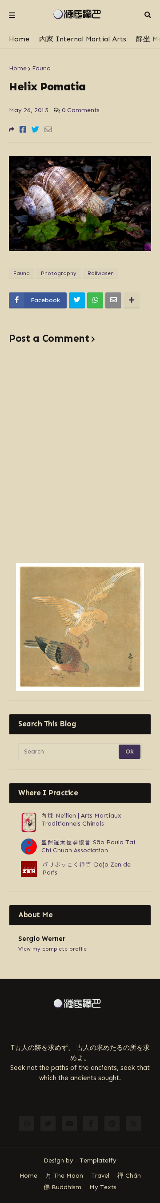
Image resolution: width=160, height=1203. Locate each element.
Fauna (41, 68)
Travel (100, 1175)
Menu (12, 15)
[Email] (48, 130)
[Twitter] (35, 130)
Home (19, 39)
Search (148, 15)
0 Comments (81, 110)
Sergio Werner (41, 939)
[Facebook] (23, 130)
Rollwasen (101, 273)
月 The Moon (64, 1175)
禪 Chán (129, 1175)
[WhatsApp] (95, 300)
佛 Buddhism (62, 1187)
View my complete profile (52, 949)
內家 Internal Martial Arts (82, 39)
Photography (58, 273)
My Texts (102, 1187)
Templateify (98, 1160)
